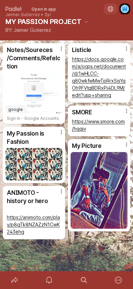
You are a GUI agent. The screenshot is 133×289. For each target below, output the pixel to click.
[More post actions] (57, 51)
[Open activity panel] (49, 280)
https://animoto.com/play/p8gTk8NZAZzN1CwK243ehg (33, 224)
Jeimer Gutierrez (22, 14)
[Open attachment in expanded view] (33, 164)
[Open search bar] (84, 280)
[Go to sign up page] (124, 8)
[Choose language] (110, 8)
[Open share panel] (14, 280)
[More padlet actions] (118, 280)
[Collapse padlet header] (86, 22)
